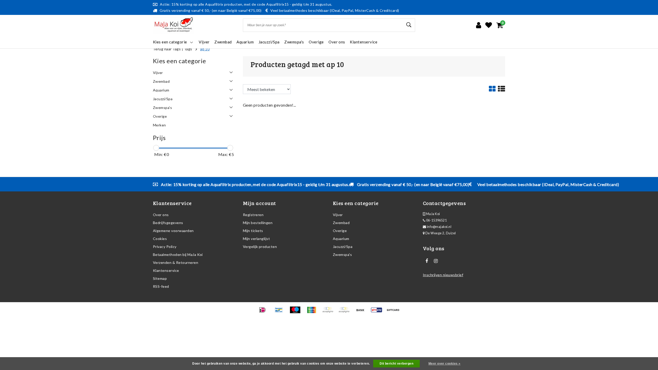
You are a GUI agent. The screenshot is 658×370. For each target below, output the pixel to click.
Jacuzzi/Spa (342, 246)
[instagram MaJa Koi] (436, 261)
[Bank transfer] (362, 312)
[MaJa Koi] (173, 25)
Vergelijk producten (260, 246)
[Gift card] (394, 312)
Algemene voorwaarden (173, 230)
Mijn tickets (253, 230)
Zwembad (341, 222)
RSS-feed (161, 286)
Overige (340, 230)
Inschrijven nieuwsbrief (443, 275)
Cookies (160, 238)
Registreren (253, 214)
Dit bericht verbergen (396, 363)
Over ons (161, 214)
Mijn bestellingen (257, 222)
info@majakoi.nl (439, 227)
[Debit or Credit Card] (345, 312)
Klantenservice (166, 270)
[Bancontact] (280, 312)
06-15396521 (436, 220)
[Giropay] (378, 312)
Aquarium (341, 238)
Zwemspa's (342, 254)
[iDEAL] (264, 312)
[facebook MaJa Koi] (427, 261)
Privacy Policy (165, 246)
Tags (188, 49)
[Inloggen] (478, 25)
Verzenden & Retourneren (175, 262)
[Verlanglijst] (488, 25)
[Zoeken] (409, 24)
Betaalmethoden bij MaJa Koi (178, 254)
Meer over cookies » (444, 363)
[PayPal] (329, 312)
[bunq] (313, 312)
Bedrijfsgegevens (168, 222)
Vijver (338, 214)
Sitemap (160, 278)
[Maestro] (297, 312)
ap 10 (204, 49)
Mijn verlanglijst (256, 238)
